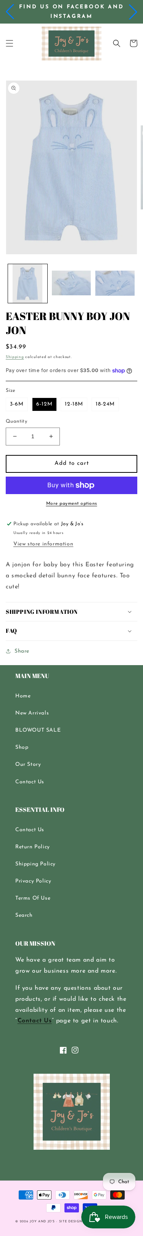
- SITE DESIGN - (71, 1221)
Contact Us (29, 782)
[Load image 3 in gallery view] (115, 284)
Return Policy (32, 847)
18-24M (105, 404)
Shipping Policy (35, 864)
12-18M (74, 404)
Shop (21, 747)
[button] (10, 11)
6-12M (44, 404)
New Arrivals (32, 713)
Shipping (15, 357)
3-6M (17, 404)
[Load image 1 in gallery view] (28, 284)
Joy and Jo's (43, 1221)
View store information (43, 544)
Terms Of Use (32, 898)
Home (23, 696)
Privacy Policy (33, 881)
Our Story (28, 764)
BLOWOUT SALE (38, 730)
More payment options (71, 503)
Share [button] (21, 651)
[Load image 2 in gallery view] (71, 284)
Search (24, 915)
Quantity (16, 421)
